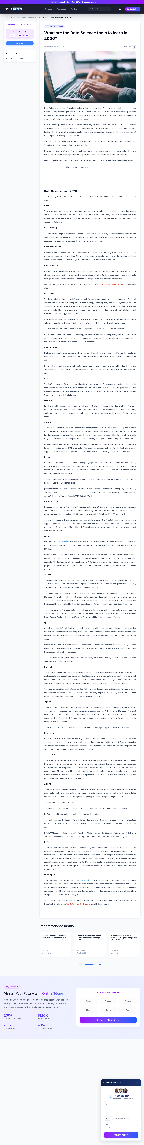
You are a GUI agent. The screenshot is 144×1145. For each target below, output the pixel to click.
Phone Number (109, 1115)
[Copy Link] (134, 47)
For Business (76, 9)
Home (6, 17)
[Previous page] (79, 964)
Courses (48, 9)
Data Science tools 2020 (14, 59)
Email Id (106, 1124)
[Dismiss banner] (141, 2)
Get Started (131, 9)
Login (118, 9)
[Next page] (100, 964)
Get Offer (20, 43)
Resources (61, 9)
